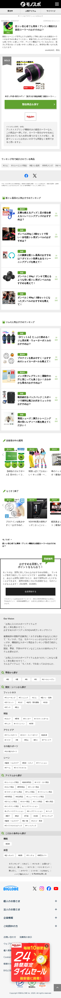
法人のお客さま (12, 909)
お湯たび (45, 864)
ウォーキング (10, 697)
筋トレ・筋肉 (47, 697)
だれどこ (25, 864)
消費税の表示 (26, 936)
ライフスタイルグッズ (14, 825)
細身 (20, 855)
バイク (8, 740)
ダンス (8, 707)
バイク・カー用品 (42, 782)
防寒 (8, 844)
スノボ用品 (38, 801)
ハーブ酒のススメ (22, 874)
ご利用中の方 (11, 926)
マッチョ (31, 855)
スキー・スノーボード (29, 735)
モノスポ (5, 540)
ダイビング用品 (11, 801)
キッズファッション (35, 811)
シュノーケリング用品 (36, 797)
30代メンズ (48, 165)
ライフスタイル (20, 768)
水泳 (46, 702)
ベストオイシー (43, 867)
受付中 (10, 11)
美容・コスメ (28, 763)
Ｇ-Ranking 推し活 (39, 874)
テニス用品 (30, 792)
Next (59, 454)
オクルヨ (35, 864)
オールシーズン (48, 679)
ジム (6, 165)
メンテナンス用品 (12, 806)
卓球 (31, 723)
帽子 (8, 816)
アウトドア (47, 740)
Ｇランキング (14, 864)
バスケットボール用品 (14, 792)
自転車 (44, 735)
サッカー (27, 719)
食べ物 (25, 821)
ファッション (42, 763)
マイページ (50, 11)
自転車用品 (27, 782)
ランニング (24, 697)
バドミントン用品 (45, 792)
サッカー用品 (34, 787)
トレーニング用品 (19, 165)
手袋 (26, 816)
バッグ (49, 811)
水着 (36, 816)
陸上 (17, 707)
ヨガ (20, 702)
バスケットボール (41, 719)
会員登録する (30, 591)
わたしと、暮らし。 (17, 867)
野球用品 (21, 787)
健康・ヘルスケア (12, 763)
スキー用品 (25, 801)
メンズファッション (30, 806)
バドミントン (20, 723)
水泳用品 (20, 797)
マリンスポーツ (11, 735)
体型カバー (42, 855)
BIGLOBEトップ (11, 970)
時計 (17, 816)
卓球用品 (9, 797)
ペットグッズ (31, 825)
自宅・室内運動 (33, 702)
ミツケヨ (34, 871)
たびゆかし (44, 871)
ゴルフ (8, 719)
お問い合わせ (10, 936)
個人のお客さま (12, 901)
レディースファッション (15, 811)
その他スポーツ (11, 751)
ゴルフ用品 (10, 787)
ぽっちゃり (10, 855)
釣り (36, 740)
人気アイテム (30, 11)
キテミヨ (30, 867)
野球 (17, 719)
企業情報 (8, 917)
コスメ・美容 (37, 821)
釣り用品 (50, 801)
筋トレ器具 (35, 165)
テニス (8, 723)
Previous (2, 454)
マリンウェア (48, 816)
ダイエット (10, 702)
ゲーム (8, 768)
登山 (26, 740)
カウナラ (24, 871)
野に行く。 (13, 871)
